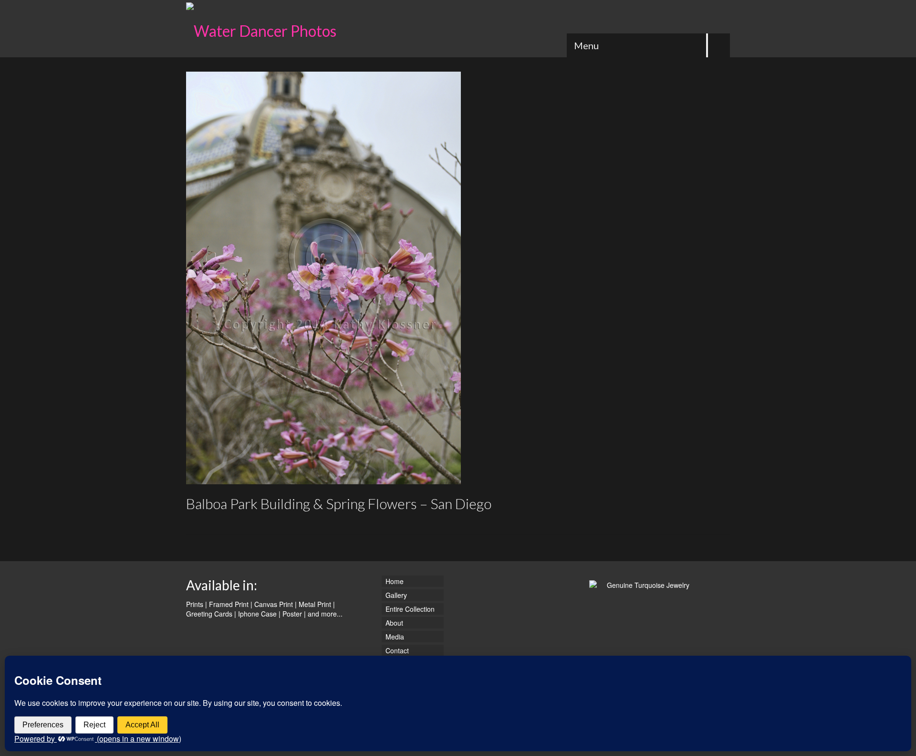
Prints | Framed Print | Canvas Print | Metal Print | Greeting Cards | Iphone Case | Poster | (260, 608)
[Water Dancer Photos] (272, 28)
